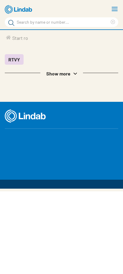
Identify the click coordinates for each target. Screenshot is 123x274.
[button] (61, 73)
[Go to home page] (19, 9)
